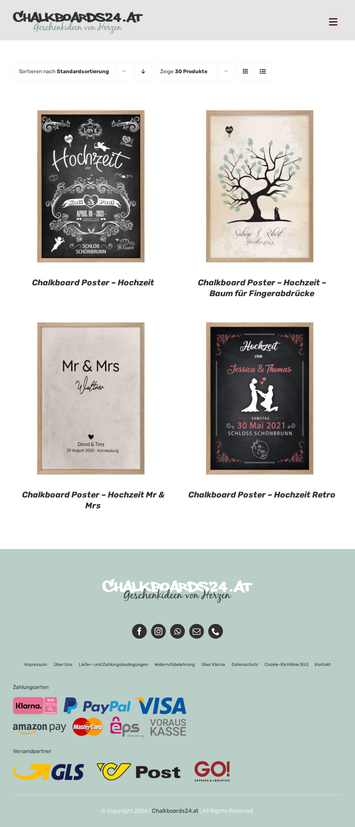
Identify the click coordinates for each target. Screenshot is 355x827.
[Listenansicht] (262, 71)
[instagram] (158, 631)
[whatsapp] (177, 631)
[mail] (196, 631)
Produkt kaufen (65, 188)
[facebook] (139, 631)
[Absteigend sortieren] (143, 72)
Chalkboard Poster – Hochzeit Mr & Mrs (93, 500)
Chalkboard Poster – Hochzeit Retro (262, 495)
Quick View (132, 188)
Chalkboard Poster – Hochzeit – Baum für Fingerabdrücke (262, 288)
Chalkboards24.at (175, 811)
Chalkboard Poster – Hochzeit (93, 283)
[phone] (215, 631)
